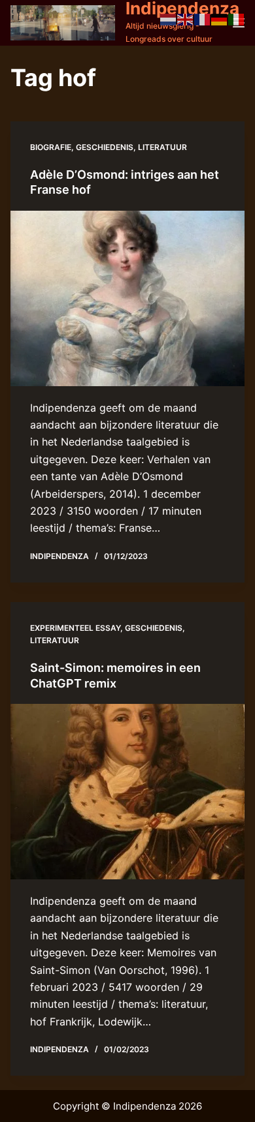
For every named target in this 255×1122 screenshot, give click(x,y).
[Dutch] (168, 18)
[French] (202, 18)
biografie (50, 147)
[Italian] (236, 18)
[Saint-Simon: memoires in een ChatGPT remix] (127, 791)
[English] (185, 18)
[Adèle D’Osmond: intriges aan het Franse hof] (127, 298)
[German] (219, 18)
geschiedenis (104, 147)
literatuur (162, 147)
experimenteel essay (75, 628)
